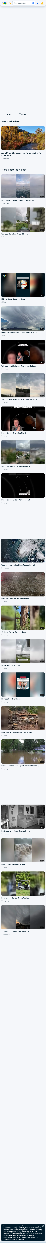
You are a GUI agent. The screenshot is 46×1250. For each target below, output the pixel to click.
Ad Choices (20, 1239)
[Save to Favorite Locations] (9, 3)
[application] (23, 138)
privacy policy (9, 1235)
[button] (43, 1226)
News (8, 114)
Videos (22, 114)
